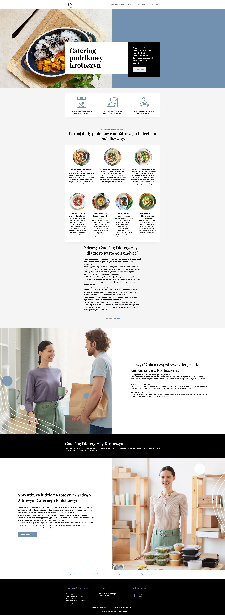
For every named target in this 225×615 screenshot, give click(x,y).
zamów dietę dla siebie (112, 318)
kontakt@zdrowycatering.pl (107, 594)
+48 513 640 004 (103, 596)
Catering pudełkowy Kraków (75, 596)
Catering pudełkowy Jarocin (122, 574)
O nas (152, 4)
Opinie (158, 4)
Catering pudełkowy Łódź (74, 598)
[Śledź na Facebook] (134, 595)
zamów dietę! (139, 69)
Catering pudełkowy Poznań (75, 603)
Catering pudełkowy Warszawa (76, 594)
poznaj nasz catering (27, 534)
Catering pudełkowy (117, 4)
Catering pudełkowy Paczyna (98, 574)
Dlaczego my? (130, 4)
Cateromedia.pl (109, 607)
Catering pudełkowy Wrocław (75, 601)
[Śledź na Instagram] (140, 595)
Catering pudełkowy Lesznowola (148, 574)
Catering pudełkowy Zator (73, 574)
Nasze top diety (142, 4)
